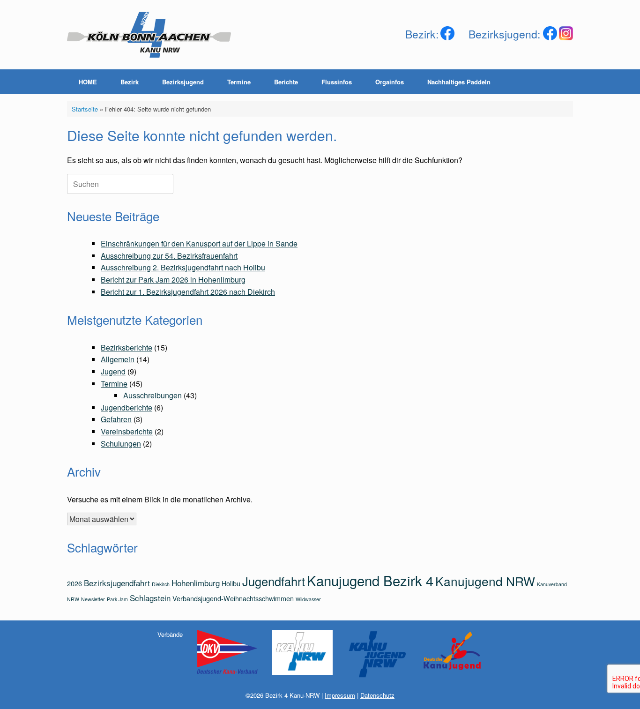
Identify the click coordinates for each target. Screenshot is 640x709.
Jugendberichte (126, 407)
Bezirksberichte (126, 347)
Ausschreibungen (152, 395)
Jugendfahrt (273, 581)
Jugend (113, 371)
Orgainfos (389, 81)
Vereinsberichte (127, 431)
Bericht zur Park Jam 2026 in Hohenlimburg (173, 279)
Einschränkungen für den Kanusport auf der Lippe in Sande (199, 243)
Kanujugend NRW (485, 581)
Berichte (286, 81)
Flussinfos (336, 81)
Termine (239, 81)
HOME (88, 81)
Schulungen (121, 443)
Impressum (340, 695)
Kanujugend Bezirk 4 (370, 580)
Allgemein (117, 359)
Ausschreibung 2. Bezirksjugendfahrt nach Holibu (183, 267)
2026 (74, 583)
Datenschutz (377, 695)
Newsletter (93, 599)
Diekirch (161, 584)
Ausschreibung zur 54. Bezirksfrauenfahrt (169, 255)
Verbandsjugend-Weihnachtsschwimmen (233, 598)
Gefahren (116, 419)
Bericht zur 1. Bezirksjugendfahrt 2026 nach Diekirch (188, 291)
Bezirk (129, 81)
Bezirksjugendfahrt (117, 583)
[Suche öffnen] (559, 81)
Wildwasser (308, 599)
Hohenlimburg (195, 583)
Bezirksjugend (183, 81)
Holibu (231, 583)
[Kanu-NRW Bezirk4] (149, 35)
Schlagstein (150, 598)
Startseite (85, 108)
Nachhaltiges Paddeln (459, 81)
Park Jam (117, 599)
